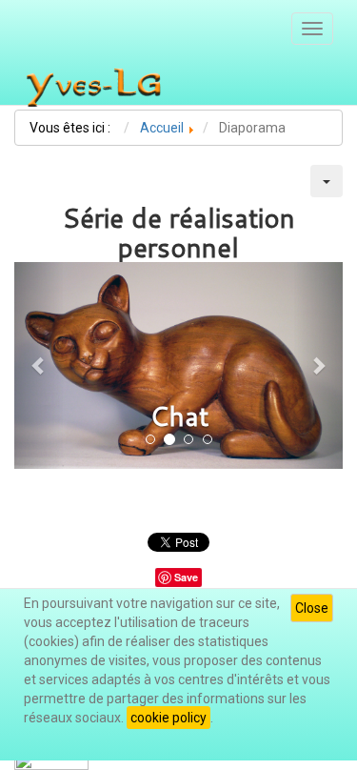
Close (311, 608)
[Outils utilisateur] (326, 181)
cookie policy (168, 717)
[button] (39, 365)
